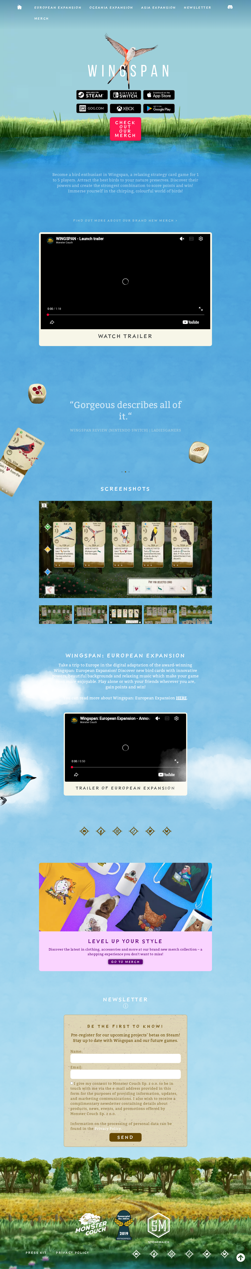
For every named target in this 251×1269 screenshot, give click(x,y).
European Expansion (58, 7)
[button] (122, 471)
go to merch (125, 962)
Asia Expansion (158, 7)
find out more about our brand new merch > (125, 220)
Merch (41, 18)
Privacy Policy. (108, 1128)
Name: (76, 1051)
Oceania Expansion (111, 7)
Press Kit (37, 1252)
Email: (76, 1067)
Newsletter (198, 7)
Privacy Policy (72, 1252)
